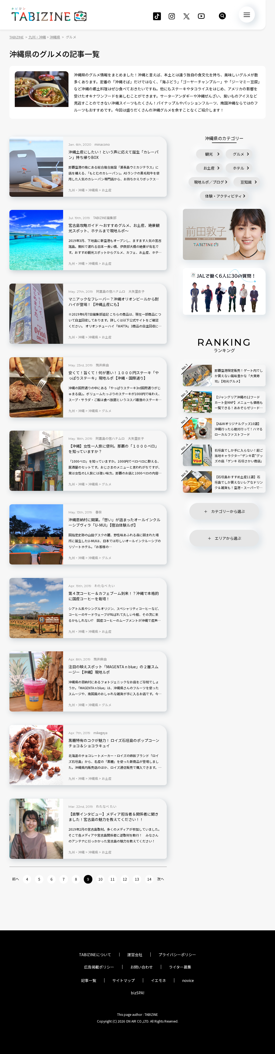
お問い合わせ (141, 967)
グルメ (238, 154)
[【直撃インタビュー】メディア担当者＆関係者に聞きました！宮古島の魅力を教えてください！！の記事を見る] (36, 829)
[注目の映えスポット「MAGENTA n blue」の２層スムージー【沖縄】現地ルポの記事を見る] (36, 681)
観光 (209, 154)
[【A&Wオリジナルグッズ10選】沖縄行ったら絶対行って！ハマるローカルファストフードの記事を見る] (197, 429)
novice (188, 980)
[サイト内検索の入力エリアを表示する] (222, 15)
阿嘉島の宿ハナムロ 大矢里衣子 (120, 291)
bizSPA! (137, 992)
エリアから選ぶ (228, 538)
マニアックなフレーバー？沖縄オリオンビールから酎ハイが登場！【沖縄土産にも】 (113, 301)
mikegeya (100, 732)
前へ (15, 878)
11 (112, 879)
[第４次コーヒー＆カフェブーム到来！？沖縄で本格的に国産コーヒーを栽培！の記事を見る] (36, 608)
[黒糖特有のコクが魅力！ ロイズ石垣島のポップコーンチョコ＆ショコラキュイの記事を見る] (36, 755)
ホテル (238, 168)
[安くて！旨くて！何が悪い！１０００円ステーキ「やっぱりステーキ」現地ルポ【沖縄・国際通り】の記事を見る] (36, 387)
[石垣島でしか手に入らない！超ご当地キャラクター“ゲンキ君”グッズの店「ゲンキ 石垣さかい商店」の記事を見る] (197, 455)
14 (149, 879)
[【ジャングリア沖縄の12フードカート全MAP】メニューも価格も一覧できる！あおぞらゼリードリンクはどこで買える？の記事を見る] (197, 402)
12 (125, 879)
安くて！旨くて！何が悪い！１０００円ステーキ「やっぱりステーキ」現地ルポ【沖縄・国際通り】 (113, 375)
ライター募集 (180, 967)
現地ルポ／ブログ (209, 182)
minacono (102, 144)
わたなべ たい (105, 585)
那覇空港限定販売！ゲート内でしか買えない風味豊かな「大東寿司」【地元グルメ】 (239, 375)
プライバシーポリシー (177, 954)
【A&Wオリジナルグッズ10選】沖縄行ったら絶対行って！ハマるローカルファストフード (239, 429)
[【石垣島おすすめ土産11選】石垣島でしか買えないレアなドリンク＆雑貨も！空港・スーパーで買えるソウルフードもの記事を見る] (197, 482)
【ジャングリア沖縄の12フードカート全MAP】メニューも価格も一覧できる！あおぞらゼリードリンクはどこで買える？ (239, 402)
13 (137, 879)
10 (100, 879)
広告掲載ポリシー (99, 967)
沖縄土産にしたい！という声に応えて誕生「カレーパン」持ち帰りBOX (113, 154)
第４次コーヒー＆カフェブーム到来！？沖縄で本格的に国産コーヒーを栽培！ (113, 596)
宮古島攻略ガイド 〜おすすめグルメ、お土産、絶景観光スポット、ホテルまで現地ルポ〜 (114, 228)
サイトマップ (123, 980)
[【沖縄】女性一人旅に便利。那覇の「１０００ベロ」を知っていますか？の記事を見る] (36, 461)
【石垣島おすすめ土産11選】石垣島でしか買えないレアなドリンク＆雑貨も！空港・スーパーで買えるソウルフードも (239, 482)
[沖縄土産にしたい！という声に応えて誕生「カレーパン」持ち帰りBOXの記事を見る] (36, 167)
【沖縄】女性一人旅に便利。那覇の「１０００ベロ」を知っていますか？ (113, 449)
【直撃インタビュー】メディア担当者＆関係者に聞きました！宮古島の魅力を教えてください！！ (113, 817)
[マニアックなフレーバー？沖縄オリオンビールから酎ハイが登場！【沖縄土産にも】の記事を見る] (36, 314)
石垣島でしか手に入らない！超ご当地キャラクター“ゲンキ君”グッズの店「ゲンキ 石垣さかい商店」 (239, 455)
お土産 (209, 168)
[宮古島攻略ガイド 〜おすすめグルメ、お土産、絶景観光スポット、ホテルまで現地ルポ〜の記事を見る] (36, 240)
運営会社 (134, 954)
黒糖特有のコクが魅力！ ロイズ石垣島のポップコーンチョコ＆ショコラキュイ (113, 743)
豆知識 (246, 182)
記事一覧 (88, 980)
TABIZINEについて (95, 954)
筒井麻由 (102, 365)
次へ (160, 878)
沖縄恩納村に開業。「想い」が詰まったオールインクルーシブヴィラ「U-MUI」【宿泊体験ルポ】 (114, 522)
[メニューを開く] (247, 14)
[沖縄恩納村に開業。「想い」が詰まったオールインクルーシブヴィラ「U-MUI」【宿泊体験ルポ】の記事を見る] (36, 534)
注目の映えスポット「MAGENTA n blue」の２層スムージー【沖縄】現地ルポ (113, 669)
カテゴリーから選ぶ (228, 511)
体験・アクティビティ (223, 196)
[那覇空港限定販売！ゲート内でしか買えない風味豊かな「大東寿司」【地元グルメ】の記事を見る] (197, 375)
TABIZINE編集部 (104, 217)
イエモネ (158, 980)
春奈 (98, 512)
